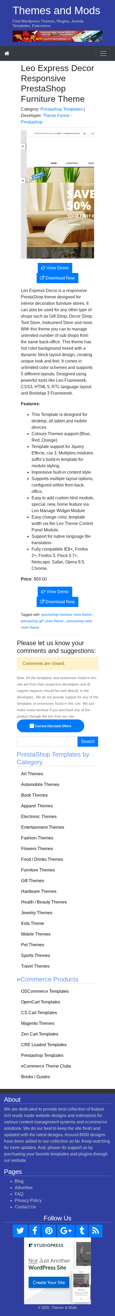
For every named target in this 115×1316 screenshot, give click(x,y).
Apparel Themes (37, 806)
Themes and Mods (56, 10)
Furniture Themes (38, 870)
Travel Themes (35, 966)
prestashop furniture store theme (66, 615)
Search (88, 741)
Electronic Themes (39, 816)
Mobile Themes (36, 934)
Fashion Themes (37, 838)
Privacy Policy (28, 1200)
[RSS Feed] (95, 1231)
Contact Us (25, 1207)
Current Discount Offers (52, 726)
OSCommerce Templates (45, 991)
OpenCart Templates (40, 1002)
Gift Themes (32, 880)
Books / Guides (35, 1076)
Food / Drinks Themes (42, 859)
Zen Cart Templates (39, 1034)
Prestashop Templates (61, 109)
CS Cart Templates (39, 1012)
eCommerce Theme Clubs (46, 1066)
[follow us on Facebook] (35, 1231)
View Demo (57, 268)
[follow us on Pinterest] (49, 1231)
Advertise (24, 1187)
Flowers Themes (37, 848)
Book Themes (34, 795)
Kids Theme (32, 923)
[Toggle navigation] (103, 53)
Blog (19, 1181)
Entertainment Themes (42, 827)
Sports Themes (35, 955)
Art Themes (32, 774)
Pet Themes (32, 945)
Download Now (59, 278)
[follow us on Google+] (66, 1231)
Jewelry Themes (36, 912)
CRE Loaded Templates (44, 1044)
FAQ (19, 1194)
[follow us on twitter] (20, 1231)
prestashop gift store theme (42, 621)
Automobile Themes (40, 784)
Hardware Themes (38, 891)
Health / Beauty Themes (44, 902)
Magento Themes (37, 1023)
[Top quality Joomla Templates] (57, 35)
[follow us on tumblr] (82, 1231)
